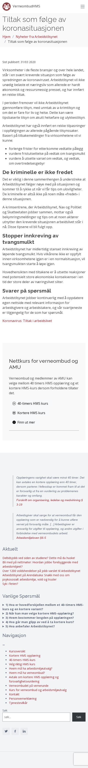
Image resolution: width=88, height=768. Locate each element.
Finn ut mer (26, 422)
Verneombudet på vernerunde (29, 686)
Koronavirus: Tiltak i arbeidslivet (27, 320)
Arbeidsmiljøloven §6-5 (31, 537)
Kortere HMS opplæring (24, 655)
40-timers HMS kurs (32, 403)
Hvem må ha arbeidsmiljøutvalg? (30, 668)
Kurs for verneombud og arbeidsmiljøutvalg (38, 690)
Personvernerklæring (22, 698)
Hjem (6, 36)
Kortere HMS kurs (31, 413)
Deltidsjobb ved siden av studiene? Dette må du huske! (38, 558)
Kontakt (14, 694)
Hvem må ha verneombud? (27, 673)
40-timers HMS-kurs (22, 660)
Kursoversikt (17, 651)
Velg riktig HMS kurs (22, 664)
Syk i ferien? (10, 584)
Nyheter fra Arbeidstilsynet (37, 36)
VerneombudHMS (26, 6)
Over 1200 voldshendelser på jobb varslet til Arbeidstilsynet (41, 571)
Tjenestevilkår (18, 703)
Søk (4, 710)
